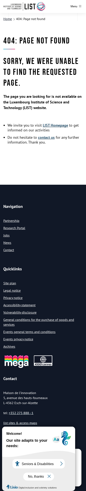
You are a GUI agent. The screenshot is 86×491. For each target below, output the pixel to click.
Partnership (11, 221)
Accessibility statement (19, 305)
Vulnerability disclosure (20, 312)
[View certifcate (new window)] (43, 365)
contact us (46, 137)
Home (7, 19)
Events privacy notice (18, 339)
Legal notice (12, 290)
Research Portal (14, 228)
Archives (9, 346)
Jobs (6, 235)
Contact (8, 250)
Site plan (9, 283)
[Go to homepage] (24, 6)
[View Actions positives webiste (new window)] (16, 367)
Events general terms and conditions (29, 332)
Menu (74, 6)
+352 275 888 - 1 (21, 413)
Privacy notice (13, 298)
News (7, 242)
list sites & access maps (20, 423)
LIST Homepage (55, 125)
